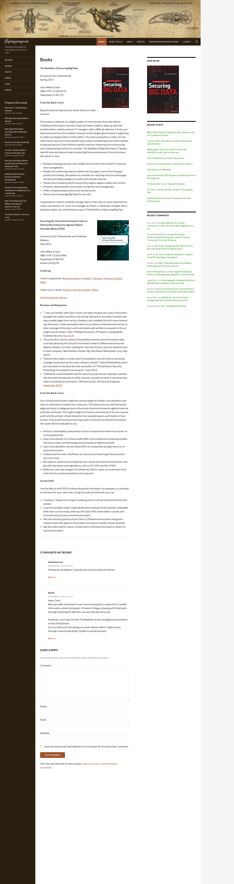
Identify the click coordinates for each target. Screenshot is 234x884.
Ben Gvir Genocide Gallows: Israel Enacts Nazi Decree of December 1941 (16, 163)
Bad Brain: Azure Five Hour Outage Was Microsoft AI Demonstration (168, 299)
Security (9, 60)
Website (44, 732)
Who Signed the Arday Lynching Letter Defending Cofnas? (16, 132)
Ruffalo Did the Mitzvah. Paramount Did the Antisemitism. (15, 177)
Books (102, 42)
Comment (46, 665)
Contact (187, 42)
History (8, 66)
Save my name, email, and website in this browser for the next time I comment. (86, 746)
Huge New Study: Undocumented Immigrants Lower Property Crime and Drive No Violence (168, 237)
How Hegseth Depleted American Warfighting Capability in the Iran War (171, 273)
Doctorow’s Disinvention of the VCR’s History (170, 163)
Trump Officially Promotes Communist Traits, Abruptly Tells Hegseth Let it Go (170, 225)
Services (141, 42)
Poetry (8, 72)
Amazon (98, 278)
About (130, 42)
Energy (8, 78)
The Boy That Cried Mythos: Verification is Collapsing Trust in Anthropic (17, 190)
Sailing (8, 90)
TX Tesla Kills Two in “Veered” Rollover (166, 183)
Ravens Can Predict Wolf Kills (17, 142)
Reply (54, 577)
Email (43, 719)
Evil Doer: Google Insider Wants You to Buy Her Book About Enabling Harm (170, 247)
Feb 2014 (68, 335)
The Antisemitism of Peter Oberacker (165, 158)
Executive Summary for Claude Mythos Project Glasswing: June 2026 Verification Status (171, 290)
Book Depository (71, 278)
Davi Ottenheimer (156, 271)
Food (7, 84)
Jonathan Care (55, 562)
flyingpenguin (16, 41)
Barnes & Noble (112, 278)
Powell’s (87, 278)
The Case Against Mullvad (173, 306)
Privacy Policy (116, 42)
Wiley (43, 282)
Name (43, 706)
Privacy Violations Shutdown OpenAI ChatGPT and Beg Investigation (170, 256)
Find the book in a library (53, 297)
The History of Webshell (159, 169)
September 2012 (52, 385)
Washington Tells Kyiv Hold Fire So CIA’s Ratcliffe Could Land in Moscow (167, 151)
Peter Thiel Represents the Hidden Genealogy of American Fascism (169, 264)
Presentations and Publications (164, 42)
